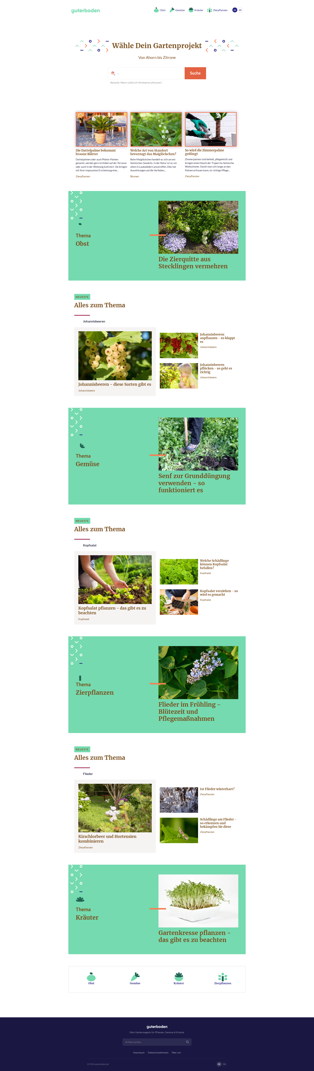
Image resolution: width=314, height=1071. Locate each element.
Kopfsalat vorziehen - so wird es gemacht (219, 593)
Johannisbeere (86, 390)
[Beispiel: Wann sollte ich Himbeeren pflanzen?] (145, 73)
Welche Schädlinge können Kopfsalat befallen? (214, 564)
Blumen (134, 176)
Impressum (139, 1052)
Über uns (176, 1052)
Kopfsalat (83, 618)
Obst (82, 243)
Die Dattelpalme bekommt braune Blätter (96, 152)
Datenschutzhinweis (158, 1052)
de (235, 10)
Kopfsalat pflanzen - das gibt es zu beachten (112, 610)
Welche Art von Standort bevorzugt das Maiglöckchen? (153, 152)
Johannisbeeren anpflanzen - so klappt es (217, 338)
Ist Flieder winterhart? (217, 789)
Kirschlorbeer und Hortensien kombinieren (107, 839)
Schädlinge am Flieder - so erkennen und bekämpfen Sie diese (218, 823)
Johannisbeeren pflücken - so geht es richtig (216, 368)
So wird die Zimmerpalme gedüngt (204, 152)
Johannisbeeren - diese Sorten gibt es (114, 384)
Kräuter (87, 917)
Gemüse (87, 464)
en (240, 10)
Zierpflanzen (83, 176)
